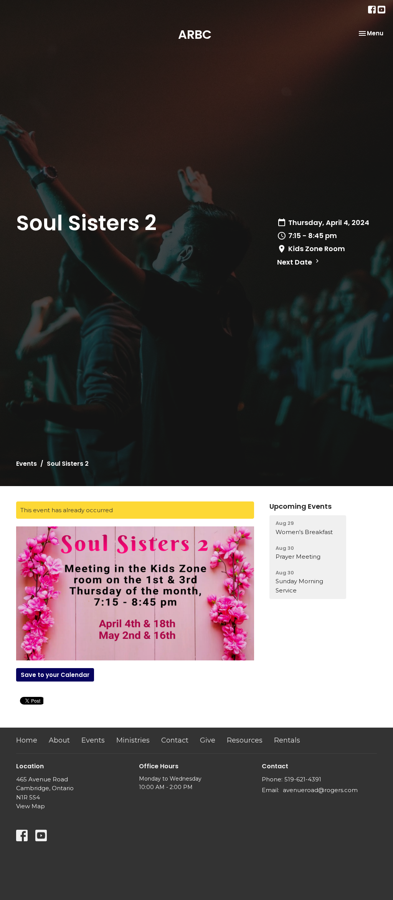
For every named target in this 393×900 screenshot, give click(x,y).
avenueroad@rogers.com (320, 790)
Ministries (133, 740)
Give (207, 740)
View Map (30, 806)
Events (26, 463)
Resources (245, 740)
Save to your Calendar (55, 675)
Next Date (295, 262)
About (59, 740)
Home (26, 740)
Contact (174, 740)
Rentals (287, 740)
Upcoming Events (300, 506)
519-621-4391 (302, 779)
